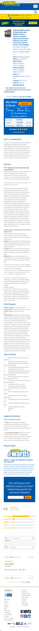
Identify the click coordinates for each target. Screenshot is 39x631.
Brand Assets (25, 597)
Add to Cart (25, 104)
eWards (6, 607)
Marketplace (25, 605)
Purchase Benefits (9, 92)
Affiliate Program (26, 593)
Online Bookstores (8, 620)
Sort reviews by (7, 539)
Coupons (6, 605)
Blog (5, 603)
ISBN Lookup (25, 603)
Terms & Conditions (9, 618)
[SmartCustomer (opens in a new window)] (18, 132)
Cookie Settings (8, 614)
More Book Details (18, 85)
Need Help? (13, 626)
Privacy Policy (7, 612)
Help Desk (24, 601)
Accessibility (25, 591)
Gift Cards (24, 599)
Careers (6, 601)
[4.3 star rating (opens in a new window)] (22, 129)
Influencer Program (26, 595)
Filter (6, 547)
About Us (24, 590)
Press (5, 608)
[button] (19, 516)
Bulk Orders (7, 599)
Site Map (6, 616)
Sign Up (28, 497)
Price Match (7, 610)
